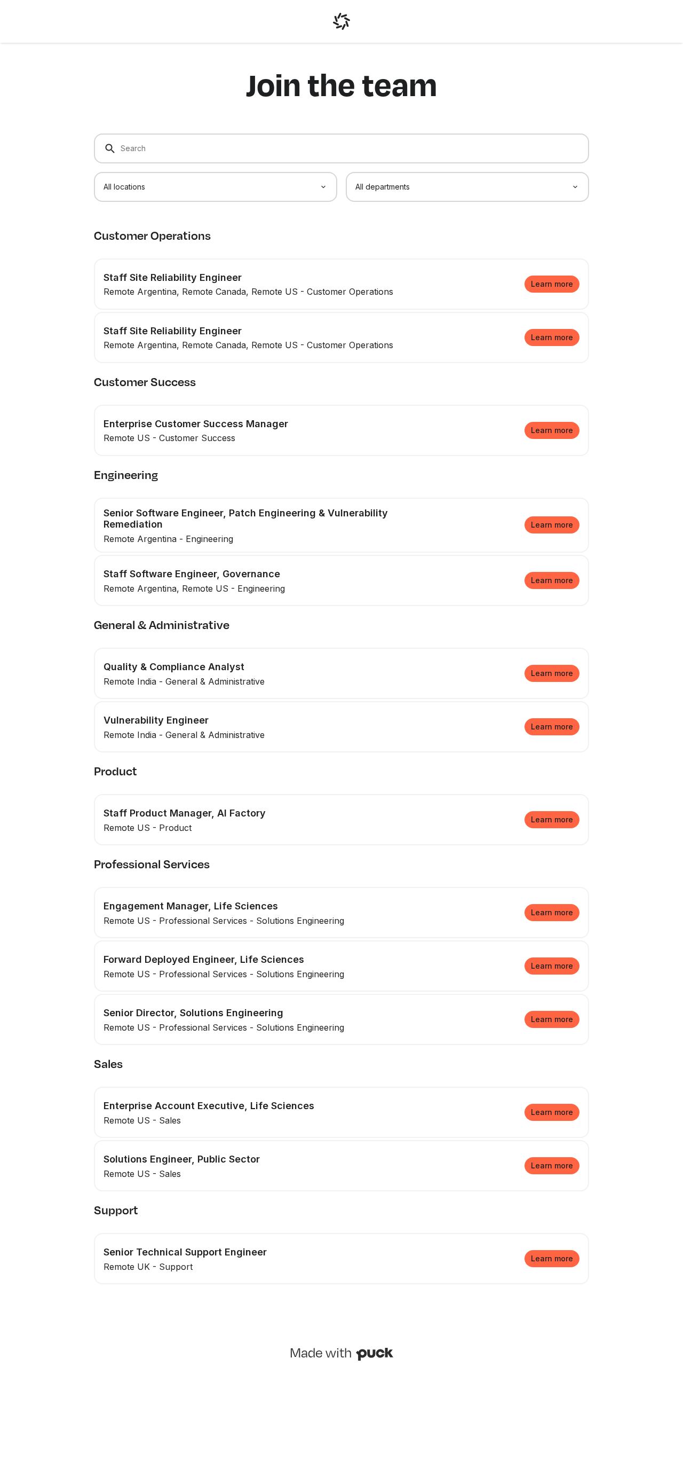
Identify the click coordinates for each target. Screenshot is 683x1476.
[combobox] (215, 187)
